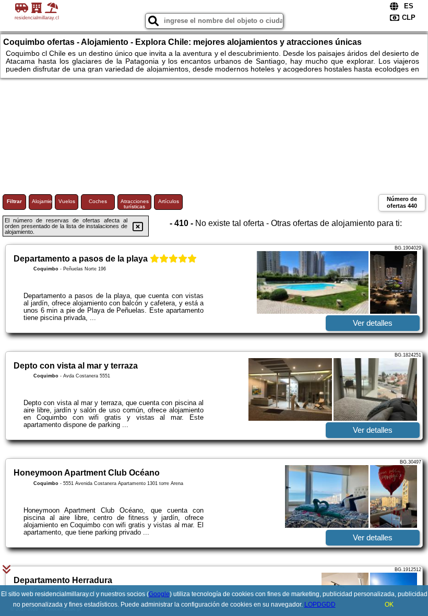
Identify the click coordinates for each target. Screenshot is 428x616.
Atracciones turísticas (135, 203)
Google (159, 594)
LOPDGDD (320, 604)
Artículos (168, 201)
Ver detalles (373, 322)
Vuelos (66, 201)
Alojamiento (42, 201)
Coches (98, 201)
